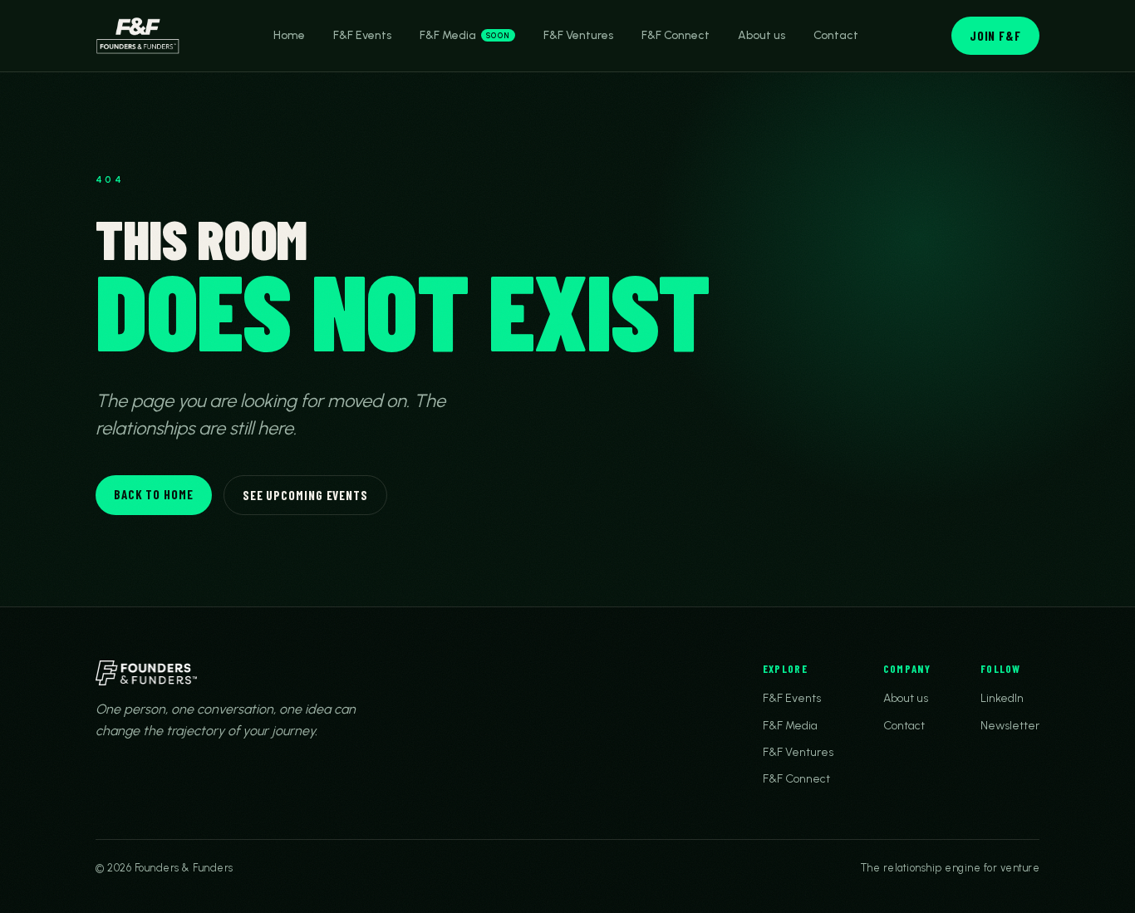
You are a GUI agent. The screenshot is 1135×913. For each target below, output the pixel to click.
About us (761, 35)
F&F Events (362, 35)
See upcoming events (305, 495)
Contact (835, 35)
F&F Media (464, 35)
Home (289, 35)
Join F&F (995, 35)
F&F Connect (675, 35)
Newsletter (1009, 726)
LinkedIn (1002, 698)
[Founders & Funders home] (138, 36)
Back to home (154, 494)
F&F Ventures (578, 35)
